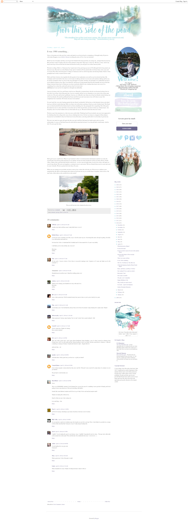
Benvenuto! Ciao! (122, 273)
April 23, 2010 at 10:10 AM (62, 281)
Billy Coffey (55, 419)
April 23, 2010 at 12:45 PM (60, 338)
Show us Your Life (64, 212)
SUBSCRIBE (126, 128)
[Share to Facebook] (73, 210)
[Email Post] (63, 210)
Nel (53, 338)
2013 (117, 215)
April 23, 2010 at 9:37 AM (61, 258)
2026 (117, 184)
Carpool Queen (56, 365)
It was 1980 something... (123, 260)
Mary (53, 456)
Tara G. (54, 409)
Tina (53, 305)
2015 (117, 211)
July (119, 237)
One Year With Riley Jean (123, 344)
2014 (117, 213)
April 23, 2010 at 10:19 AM (60, 294)
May (119, 241)
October (120, 229)
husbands (53, 212)
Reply (53, 229)
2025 (117, 187)
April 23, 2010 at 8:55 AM (63, 224)
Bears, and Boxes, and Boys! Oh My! (126, 268)
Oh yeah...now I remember (124, 278)
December (120, 225)
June (119, 239)
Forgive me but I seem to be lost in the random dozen (128, 251)
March (119, 290)
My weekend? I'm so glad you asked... (126, 271)
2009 (117, 297)
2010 (117, 223)
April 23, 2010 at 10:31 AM (61, 305)
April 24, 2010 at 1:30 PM (62, 409)
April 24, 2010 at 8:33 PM (61, 431)
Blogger (97, 518)
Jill (52, 294)
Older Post (107, 501)
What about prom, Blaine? (124, 246)
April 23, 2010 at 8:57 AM (65, 235)
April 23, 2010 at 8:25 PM (66, 365)
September (120, 232)
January (120, 294)
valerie (53, 443)
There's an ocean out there (123, 258)
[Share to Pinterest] (75, 210)
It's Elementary (120, 343)
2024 (117, 189)
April (119, 244)
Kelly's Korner (66, 57)
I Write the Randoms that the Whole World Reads (127, 265)
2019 (117, 201)
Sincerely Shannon (121, 353)
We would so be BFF (122, 275)
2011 (117, 220)
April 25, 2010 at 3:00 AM (61, 455)
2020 (117, 199)
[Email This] (68, 210)
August (119, 234)
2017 (117, 206)
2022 (117, 194)
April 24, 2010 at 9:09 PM (62, 443)
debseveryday (55, 315)
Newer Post (50, 501)
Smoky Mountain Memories (124, 287)
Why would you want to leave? (125, 282)
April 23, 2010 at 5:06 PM (62, 355)
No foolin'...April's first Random (125, 284)
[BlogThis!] (70, 210)
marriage (58, 212)
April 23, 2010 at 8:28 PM (65, 380)
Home (79, 501)
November (120, 227)
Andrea (54, 281)
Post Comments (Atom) (59, 504)
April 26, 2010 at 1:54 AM (62, 466)
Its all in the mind (122, 248)
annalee (54, 355)
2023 (117, 192)
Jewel (53, 431)
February (120, 292)
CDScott (54, 224)
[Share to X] (71, 210)
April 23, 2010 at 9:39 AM (65, 270)
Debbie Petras (55, 235)
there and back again (121, 354)
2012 (117, 218)
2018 (117, 204)
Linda (53, 466)
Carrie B (54, 326)
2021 (117, 196)
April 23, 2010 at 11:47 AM (63, 326)
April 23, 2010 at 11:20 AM (65, 315)
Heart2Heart (55, 381)
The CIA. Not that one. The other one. (126, 262)
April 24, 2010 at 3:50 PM (64, 419)
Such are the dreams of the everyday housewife (126, 255)
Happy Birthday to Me (123, 280)
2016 (117, 208)
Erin (53, 258)
